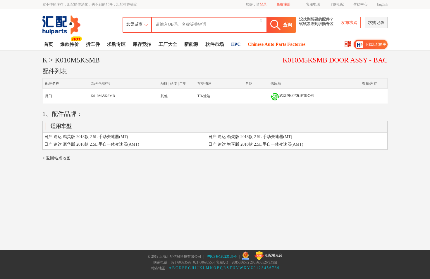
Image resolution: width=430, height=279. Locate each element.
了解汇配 (337, 4)
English (382, 4)
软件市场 (214, 44)
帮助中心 (360, 4)
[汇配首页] (62, 16)
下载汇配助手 (375, 44)
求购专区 (116, 44)
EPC (236, 44)
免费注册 (283, 4)
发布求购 (349, 22)
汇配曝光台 (273, 255)
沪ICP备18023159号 (222, 256)
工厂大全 (168, 44)
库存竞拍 (142, 44)
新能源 (191, 44)
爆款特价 (69, 44)
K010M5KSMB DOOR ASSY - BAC (335, 60)
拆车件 (93, 44)
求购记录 (376, 22)
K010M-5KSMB (103, 96)
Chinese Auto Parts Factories (276, 44)
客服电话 (313, 4)
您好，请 (256, 4)
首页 (48, 44)
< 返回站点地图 (56, 158)
